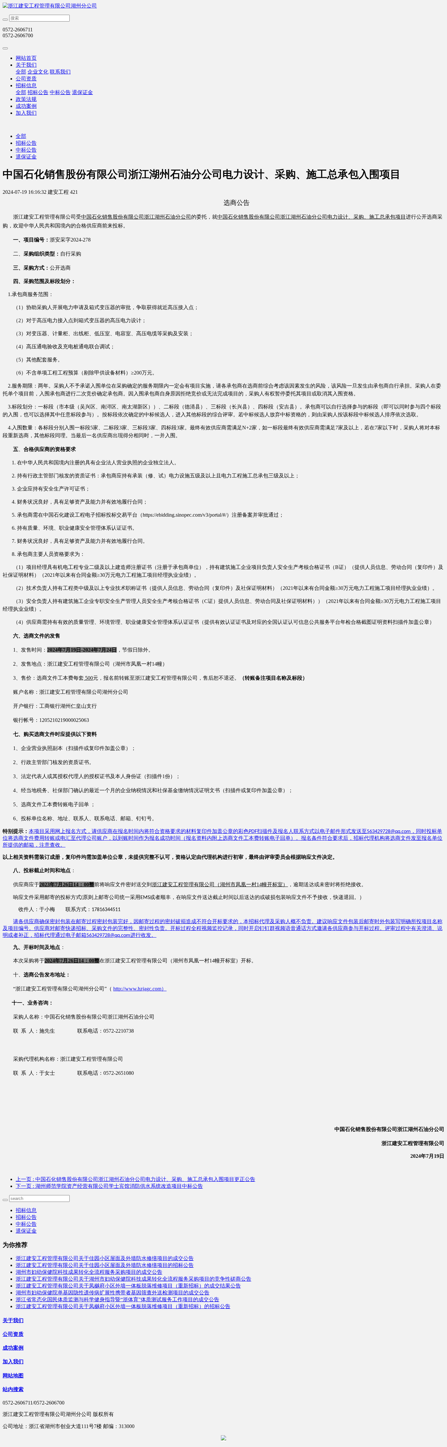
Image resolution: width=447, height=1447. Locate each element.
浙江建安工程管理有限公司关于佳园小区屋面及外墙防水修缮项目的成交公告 (105, 1258)
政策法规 (26, 99)
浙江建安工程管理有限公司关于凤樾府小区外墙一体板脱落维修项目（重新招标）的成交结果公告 (128, 1286)
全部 (21, 72)
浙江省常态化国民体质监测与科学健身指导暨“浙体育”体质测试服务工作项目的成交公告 (117, 1299)
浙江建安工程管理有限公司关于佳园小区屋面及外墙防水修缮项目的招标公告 (105, 1265)
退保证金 (82, 92)
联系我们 (60, 72)
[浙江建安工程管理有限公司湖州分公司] (223, 6)
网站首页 (26, 58)
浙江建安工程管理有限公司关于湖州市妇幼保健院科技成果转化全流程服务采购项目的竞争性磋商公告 (133, 1279)
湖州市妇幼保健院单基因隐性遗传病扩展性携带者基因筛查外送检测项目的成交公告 (112, 1292)
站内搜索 (13, 1389)
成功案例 (26, 106)
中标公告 (60, 92)
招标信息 (26, 85)
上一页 (135, 1179)
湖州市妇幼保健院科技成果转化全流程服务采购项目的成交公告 (89, 1272)
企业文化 (37, 72)
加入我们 (26, 113)
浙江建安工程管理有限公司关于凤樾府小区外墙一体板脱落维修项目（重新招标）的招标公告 (123, 1306)
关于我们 (26, 65)
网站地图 (13, 1375)
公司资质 (26, 78)
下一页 (109, 1186)
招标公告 (37, 92)
